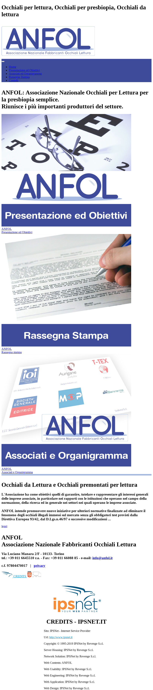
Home (12, 66)
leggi (4, 526)
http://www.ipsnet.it (60, 637)
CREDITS (20, 576)
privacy (39, 566)
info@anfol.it (102, 558)
